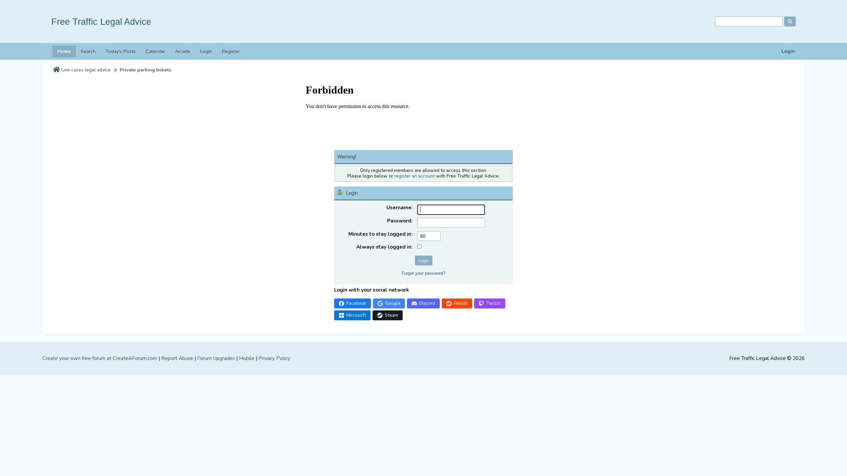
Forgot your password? (423, 273)
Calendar (155, 51)
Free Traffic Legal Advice (101, 22)
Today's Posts (121, 51)
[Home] (56, 70)
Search (88, 51)
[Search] (790, 21)
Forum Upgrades (216, 358)
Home (64, 51)
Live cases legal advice (86, 70)
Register (231, 51)
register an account (414, 176)
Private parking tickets (145, 70)
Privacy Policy (274, 358)
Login (788, 51)
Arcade (182, 51)
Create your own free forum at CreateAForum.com (99, 358)
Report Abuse (177, 358)
